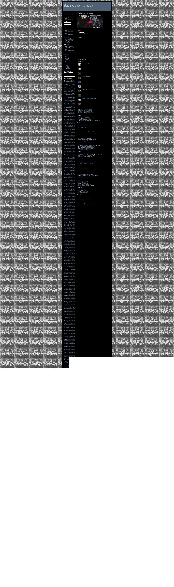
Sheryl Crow (70, 118)
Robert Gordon (69, 455)
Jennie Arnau (72, 339)
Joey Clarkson (70, 349)
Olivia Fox (74, 429)
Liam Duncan (67, 380)
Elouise (66, 286)
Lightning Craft (66, 381)
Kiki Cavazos (68, 369)
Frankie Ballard (69, 297)
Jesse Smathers (73, 343)
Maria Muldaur (66, 397)
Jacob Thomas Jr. (66, 329)
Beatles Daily (66, 56)
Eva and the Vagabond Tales (72, 138)
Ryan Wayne (69, 91)
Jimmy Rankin (72, 346)
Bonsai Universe (67, 225)
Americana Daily (78, 5)
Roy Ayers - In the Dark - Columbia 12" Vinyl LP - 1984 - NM (85, 174)
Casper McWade (70, 238)
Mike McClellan (68, 413)
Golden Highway (66, 307)
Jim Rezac (70, 345)
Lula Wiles (71, 390)
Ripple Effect (71, 452)
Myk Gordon (65, 419)
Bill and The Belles (69, 219)
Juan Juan (67, 358)
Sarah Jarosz (67, 96)
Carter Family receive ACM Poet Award (69, 31)
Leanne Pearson (71, 378)
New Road (74, 423)
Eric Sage (65, 289)
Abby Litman (73, 189)
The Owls (68, 180)
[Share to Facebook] (82, 32)
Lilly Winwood (72, 381)
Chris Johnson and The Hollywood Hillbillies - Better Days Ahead (89, 98)
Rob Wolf (70, 167)
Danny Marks (73, 263)
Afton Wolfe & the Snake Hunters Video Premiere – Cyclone (84, 126)
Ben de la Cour (72, 125)
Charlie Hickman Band (72, 240)
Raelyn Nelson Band (66, 166)
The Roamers (70, 180)
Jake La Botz (66, 145)
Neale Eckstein (65, 422)
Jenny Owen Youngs (72, 340)
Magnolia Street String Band (66, 394)
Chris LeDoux (69, 247)
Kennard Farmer (67, 368)
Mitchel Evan (67, 415)
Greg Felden (65, 142)
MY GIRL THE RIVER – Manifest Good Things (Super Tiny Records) (86, 131)
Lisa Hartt (71, 154)
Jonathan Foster (71, 355)
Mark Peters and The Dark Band (72, 399)
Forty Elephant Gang (70, 139)
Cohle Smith (70, 253)
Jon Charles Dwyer (71, 353)
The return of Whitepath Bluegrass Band (69, 34)
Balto (67, 125)
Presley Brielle (70, 441)
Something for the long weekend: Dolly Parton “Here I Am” (84, 116)
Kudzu (74, 113)
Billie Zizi (73, 219)
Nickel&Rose (65, 117)
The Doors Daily (66, 65)
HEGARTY (69, 313)
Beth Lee (68, 218)
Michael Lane (72, 409)
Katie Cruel (72, 365)
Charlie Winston (73, 241)
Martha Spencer (65, 400)
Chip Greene (68, 244)
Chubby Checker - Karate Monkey (82, 181)
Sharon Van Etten (65, 480)
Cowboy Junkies (67, 257)
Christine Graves (69, 250)
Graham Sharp (71, 141)
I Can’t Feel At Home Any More (68, 39)
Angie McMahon (65, 205)
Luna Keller (73, 390)
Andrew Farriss (73, 202)
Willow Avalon (72, 186)
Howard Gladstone (71, 323)
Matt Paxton (71, 403)
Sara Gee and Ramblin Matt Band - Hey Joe (83, 198)
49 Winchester (66, 122)
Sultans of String (70, 174)
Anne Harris (65, 100)
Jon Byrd (68, 353)
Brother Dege (66, 230)
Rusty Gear (74, 168)
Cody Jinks (73, 85)
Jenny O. (69, 340)
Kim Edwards (70, 369)
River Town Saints (67, 167)
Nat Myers (69, 160)
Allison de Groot (71, 196)
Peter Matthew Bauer (67, 438)
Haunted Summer (73, 142)
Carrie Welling (72, 237)
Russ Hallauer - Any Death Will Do (86, 76)
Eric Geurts (74, 288)
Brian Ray (68, 228)
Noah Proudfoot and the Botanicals (71, 425)
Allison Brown (68, 196)
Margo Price (71, 81)
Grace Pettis (71, 308)
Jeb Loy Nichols (66, 337)
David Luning (67, 106)
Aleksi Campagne (69, 192)
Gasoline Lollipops (71, 301)
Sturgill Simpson (67, 174)
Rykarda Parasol (73, 466)
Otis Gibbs (72, 117)
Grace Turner (69, 141)
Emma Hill (72, 93)
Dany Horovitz (67, 136)
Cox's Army (71, 257)
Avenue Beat (67, 101)
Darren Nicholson (70, 136)
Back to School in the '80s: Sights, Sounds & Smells (83, 141)
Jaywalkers (70, 336)
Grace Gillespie (65, 308)
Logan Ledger (73, 154)
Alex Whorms (72, 193)
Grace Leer (66, 141)
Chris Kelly (67, 247)
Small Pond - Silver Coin (67, 19)
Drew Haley (71, 279)
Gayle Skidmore (68, 302)
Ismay (70, 110)
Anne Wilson (70, 206)
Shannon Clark (73, 479)
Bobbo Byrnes (73, 126)
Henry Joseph (66, 321)
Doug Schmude (73, 278)
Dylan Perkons (65, 281)
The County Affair (68, 177)
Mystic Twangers (68, 419)
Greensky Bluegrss (72, 310)
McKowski (67, 115)
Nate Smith (72, 420)
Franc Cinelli (66, 297)
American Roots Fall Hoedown (70, 198)
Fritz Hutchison (72, 298)
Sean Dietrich (71, 476)
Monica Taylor (65, 416)
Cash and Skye (71, 129)
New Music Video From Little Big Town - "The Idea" (84, 109)
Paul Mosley (72, 435)
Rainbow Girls (70, 166)
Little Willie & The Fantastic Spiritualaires (69, 384)
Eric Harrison (68, 87)
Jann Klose (69, 334)
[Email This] (79, 32)
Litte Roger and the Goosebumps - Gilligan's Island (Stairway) (85, 185)
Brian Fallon (71, 102)
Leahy (69, 378)
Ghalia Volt (71, 109)
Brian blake (70, 228)
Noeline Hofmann (71, 426)
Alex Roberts (69, 193)
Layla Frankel (67, 378)
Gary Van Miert (68, 109)
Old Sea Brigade (70, 428)
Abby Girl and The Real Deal (69, 189)
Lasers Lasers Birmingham (71, 374)
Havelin (64, 318)
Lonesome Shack (65, 155)
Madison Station (67, 393)
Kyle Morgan (69, 372)
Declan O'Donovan (69, 272)
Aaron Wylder (72, 122)
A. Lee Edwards (73, 187)
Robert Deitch (70, 454)
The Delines (71, 177)
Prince (64, 442)
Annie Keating (73, 206)
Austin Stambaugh (71, 211)
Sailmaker (71, 468)
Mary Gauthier (70, 157)
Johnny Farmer (71, 352)
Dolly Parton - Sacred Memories (81, 189)
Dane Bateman (69, 262)
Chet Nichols (66, 131)
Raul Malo (68, 445)
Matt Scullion (65, 404)
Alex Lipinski (67, 193)
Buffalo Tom (73, 231)
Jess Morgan (72, 342)
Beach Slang (67, 215)
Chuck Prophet (67, 251)
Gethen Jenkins (65, 305)
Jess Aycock (67, 342)
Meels (67, 406)
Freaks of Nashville (73, 297)
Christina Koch (73, 249)
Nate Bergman (67, 420)
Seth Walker (68, 170)
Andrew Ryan (72, 203)
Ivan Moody (67, 327)
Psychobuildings (66, 442)
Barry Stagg (71, 214)
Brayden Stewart (69, 227)
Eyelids (72, 292)
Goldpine (69, 307)
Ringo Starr (69, 452)
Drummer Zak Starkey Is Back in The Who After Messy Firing (85, 163)
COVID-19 (65, 128)
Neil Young (66, 161)
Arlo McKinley (71, 208)
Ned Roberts (68, 422)
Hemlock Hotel (66, 320)
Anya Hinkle (68, 100)
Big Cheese (73, 218)
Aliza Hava (70, 195)
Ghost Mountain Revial (72, 305)
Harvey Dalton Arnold (68, 317)
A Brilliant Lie (69, 187)
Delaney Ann (72, 273)
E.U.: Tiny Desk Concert (81, 167)
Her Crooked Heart (73, 321)
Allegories (66, 196)
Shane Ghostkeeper (71, 170)
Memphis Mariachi (66, 407)
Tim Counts (69, 182)
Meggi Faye (72, 406)
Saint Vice (73, 468)
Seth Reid (66, 170)
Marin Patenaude (70, 397)
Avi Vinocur (69, 212)
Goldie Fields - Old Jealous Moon (82, 191)
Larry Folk (65, 374)
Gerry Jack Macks (70, 304)
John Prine (71, 88)
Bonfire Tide (71, 224)
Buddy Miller (67, 231)
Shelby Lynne (73, 480)
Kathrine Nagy (73, 364)
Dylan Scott (68, 281)
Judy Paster (67, 359)
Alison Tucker (68, 195)
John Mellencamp (68, 94)
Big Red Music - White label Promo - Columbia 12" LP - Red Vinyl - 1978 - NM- (87, 175)
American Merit (65, 198)
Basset (72, 101)
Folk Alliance (66, 139)
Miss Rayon (65, 415)
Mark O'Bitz (67, 399)
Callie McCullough (70, 128)
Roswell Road (66, 463)
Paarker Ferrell (72, 431)
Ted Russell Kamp (68, 81)
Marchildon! (71, 396)
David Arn (73, 136)
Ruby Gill (70, 464)
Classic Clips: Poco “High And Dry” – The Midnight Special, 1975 (85, 118)
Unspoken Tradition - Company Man (86, 63)
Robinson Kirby (71, 457)
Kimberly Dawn (73, 369)
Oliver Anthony (65, 429)
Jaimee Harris (69, 330)
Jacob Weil (70, 329)
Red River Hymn (67, 447)
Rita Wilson (74, 452)
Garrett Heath (65, 109)
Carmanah (65, 129)
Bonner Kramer (73, 224)
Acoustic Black (68, 190)
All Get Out (72, 195)
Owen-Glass (67, 431)
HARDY (64, 313)
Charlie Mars (67, 241)
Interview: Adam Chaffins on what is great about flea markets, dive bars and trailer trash (87, 120)
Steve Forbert (71, 173)
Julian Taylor (65, 84)
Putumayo (69, 442)
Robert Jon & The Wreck (70, 84)
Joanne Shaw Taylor (72, 147)
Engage (67, 288)
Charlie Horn (65, 241)
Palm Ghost (66, 432)
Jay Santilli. (67, 336)
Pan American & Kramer (70, 432)
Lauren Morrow (65, 377)
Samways (69, 471)
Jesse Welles (71, 80)
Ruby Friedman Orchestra (66, 464)
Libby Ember (72, 380)
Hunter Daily (68, 324)
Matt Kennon (69, 158)
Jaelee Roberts (67, 330)
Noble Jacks (65, 426)
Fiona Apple (73, 294)
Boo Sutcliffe (65, 102)
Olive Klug (74, 428)
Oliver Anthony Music (68, 163)
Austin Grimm (65, 211)
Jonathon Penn (67, 356)
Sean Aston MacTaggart (68, 476)
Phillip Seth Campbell (68, 439)
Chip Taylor (69, 131)
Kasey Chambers (71, 362)
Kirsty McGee (72, 152)
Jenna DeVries (69, 339)
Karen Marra (71, 361)
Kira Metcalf (69, 152)
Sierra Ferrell (72, 91)
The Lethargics (67, 85)
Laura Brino (72, 375)
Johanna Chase (71, 148)
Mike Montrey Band (73, 413)
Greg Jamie (70, 311)
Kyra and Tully (72, 372)
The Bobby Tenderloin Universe (71, 176)
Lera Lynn (69, 154)
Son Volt (73, 118)
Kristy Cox (74, 371)
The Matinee (73, 179)
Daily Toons (66, 61)
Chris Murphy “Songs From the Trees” (82, 117)
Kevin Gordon (71, 113)
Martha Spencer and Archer (70, 400)
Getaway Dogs (73, 304)
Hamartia (70, 314)
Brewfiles (66, 228)
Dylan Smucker (71, 281)
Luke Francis (73, 155)
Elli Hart (67, 285)
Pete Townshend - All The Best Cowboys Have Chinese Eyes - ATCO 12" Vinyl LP (87, 177)
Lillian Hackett (69, 381)
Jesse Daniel (67, 343)
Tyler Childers (70, 85)
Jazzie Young (72, 336)
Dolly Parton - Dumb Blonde (81, 190)
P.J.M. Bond (69, 431)
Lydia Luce (71, 391)
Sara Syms (73, 471)
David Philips (73, 269)
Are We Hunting (68, 208)
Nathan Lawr (73, 116)
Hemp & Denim (70, 320)
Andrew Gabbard (65, 203)
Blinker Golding (73, 221)
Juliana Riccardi (69, 359)
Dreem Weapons (65, 279)
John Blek (74, 148)
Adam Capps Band (71, 190)
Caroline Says (66, 237)
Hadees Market (72, 313)
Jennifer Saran (66, 340)
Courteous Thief (67, 256)
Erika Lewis (70, 289)
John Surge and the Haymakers (86, 33)
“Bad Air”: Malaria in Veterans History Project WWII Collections (85, 155)
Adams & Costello (70, 123)
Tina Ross (74, 182)
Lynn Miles (74, 391)
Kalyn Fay (66, 361)
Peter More (70, 438)
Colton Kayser (66, 254)
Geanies (71, 302)
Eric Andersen (66, 138)
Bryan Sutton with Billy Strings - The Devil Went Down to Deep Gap (85, 203)
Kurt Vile (65, 372)
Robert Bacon (68, 454)
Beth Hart (67, 218)
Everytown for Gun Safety (68, 292)
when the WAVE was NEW (68, 69)
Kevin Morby (72, 151)
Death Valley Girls (65, 272)
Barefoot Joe (65, 214)
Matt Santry (73, 403)
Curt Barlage (73, 259)
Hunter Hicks (71, 324)
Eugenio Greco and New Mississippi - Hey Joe (83, 199)
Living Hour (69, 385)
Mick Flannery (73, 410)
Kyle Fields (67, 372)
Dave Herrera (69, 266)
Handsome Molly (66, 38)
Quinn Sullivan (71, 442)
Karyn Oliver (68, 362)
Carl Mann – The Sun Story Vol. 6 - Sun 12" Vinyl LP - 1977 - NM (85, 176)
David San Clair (65, 270)
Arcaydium (65, 208)
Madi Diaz (65, 393)
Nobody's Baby (68, 426)
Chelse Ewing (67, 243)
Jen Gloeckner (66, 339)
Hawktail (66, 318)
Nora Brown (65, 163)
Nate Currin (70, 420)
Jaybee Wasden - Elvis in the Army (82, 183)
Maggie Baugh (70, 393)
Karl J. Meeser (65, 362)
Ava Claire (67, 212)
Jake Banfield (72, 330)
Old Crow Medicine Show (68, 90)
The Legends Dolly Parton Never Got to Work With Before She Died (85, 139)
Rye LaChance (70, 466)
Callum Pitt (71, 234)
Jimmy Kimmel (68, 346)
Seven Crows (67, 477)
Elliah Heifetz (69, 285)
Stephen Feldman (68, 173)
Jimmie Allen (66, 346)
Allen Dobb (73, 99)
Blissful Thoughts (65, 222)
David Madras (65, 269)
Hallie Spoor (68, 314)
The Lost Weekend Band (69, 179)
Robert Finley (66, 455)
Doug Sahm (71, 278)
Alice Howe (73, 123)
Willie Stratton (69, 186)
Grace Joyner (68, 308)
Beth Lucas (71, 218)
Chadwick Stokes (65, 240)
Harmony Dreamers (66, 316)
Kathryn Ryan (69, 365)
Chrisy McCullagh (73, 250)
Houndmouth (68, 323)
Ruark (74, 463)
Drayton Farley (68, 93)
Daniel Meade (72, 262)
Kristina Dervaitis (70, 371)
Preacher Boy (67, 441)
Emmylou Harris (65, 288)
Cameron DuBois (67, 235)
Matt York (68, 404)
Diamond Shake (65, 276)
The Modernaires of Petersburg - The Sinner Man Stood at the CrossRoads (69, 46)
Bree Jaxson (72, 227)
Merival (72, 407)
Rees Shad (65, 448)
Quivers (74, 442)
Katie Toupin (66, 151)
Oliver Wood (68, 429)
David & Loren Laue (73, 267)
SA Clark (68, 467)
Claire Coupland (70, 251)
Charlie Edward (68, 240)
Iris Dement (68, 110)
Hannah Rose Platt (70, 83)
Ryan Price (65, 466)
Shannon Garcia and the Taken (70, 171)
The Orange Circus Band (68, 97)
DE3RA (70, 260)
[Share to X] (81, 32)
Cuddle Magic (67, 259)
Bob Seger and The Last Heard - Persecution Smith (83, 184)
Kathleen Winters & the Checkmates (68, 364)
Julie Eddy (73, 359)
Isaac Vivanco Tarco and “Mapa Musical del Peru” (83, 156)
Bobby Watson (68, 224)
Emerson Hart (68, 286)
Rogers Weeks (72, 458)
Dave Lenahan (67, 267)
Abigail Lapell (67, 123)
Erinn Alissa (73, 289)
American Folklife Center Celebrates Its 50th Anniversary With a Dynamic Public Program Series (88, 154)
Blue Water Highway (70, 126)
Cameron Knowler (71, 235)
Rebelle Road (73, 166)
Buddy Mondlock (70, 231)
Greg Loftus (70, 142)
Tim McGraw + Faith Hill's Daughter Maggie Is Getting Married (85, 140)
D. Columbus (66, 135)
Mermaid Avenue (71, 115)
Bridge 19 (73, 228)
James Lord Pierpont (70, 332)
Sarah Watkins (70, 473)
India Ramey (65, 110)
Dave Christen (67, 80)
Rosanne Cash (67, 461)
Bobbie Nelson (65, 224)
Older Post (109, 58)
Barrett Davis (68, 214)
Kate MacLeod (71, 94)
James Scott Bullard (67, 333)
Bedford (74, 215)
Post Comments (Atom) (83, 59)
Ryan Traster (67, 466)
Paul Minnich (69, 435)
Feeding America (67, 294)
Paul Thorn (69, 164)
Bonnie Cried (65, 225)
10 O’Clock (66, 41)
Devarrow (71, 275)
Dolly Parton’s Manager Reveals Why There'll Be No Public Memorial (85, 138)
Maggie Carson (73, 393)
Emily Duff (65, 87)
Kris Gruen (65, 371)
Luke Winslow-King (68, 390)
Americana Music (67, 79)
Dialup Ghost (73, 275)
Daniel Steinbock (67, 263)
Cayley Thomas (67, 104)
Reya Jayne (70, 448)
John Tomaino (69, 352)
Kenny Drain (70, 368)
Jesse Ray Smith (65, 147)
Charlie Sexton (70, 241)
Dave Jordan (72, 266)
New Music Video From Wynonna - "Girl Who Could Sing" (84, 112)
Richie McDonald (70, 451)
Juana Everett (69, 358)
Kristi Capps (67, 371)
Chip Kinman (70, 244)
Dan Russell (72, 135)
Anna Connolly (68, 205)
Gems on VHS (73, 302)
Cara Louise (68, 103)
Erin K (71, 289)
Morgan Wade (70, 116)
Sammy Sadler (67, 471)
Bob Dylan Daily (66, 59)
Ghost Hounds (68, 305)
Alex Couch (72, 192)
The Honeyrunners (69, 120)
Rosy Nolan (69, 463)
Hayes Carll (72, 318)
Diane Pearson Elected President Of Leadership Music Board (84, 147)
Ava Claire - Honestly (84, 67)
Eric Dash (72, 288)
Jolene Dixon (66, 353)
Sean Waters (65, 477)
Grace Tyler (74, 308)
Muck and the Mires (73, 417)
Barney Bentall (69, 125)
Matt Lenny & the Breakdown (67, 403)
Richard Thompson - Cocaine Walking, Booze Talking (87, 89)
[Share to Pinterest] (83, 32)
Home (94, 58)
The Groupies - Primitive (81, 182)
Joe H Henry (67, 148)
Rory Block (68, 168)
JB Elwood (72, 110)
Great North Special (67, 310)
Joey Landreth (73, 349)
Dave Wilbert (69, 267)
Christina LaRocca (65, 250)
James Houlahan (66, 332)
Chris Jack (66, 246)
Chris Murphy (70, 132)
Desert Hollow (68, 275)
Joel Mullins (73, 348)
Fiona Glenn (65, 295)
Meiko (74, 406)
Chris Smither (73, 132)
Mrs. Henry (70, 417)
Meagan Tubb (65, 406)
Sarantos (73, 473)
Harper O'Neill (69, 316)
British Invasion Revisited (67, 60)
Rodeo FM (67, 458)
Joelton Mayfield (67, 349)
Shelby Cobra (71, 480)
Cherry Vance (69, 243)
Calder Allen (66, 234)
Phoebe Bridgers (71, 439)
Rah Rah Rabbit (69, 444)
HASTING (67, 313)
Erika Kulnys (67, 289)
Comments (66, 24)
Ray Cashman (73, 445)
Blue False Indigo (72, 222)
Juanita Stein (72, 358)
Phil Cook (72, 438)
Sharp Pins (68, 480)
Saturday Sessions (73, 474)
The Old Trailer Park (67, 67)
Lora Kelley (66, 387)
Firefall (64, 139)
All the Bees (70, 99)
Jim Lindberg (65, 345)
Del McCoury (69, 273)
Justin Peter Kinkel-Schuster (70, 112)
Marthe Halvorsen (68, 401)
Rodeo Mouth (66, 168)
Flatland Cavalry (71, 295)
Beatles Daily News (67, 57)
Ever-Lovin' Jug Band (72, 291)
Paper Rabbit (73, 432)
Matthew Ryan (71, 158)
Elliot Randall (72, 285)
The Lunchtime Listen (67, 66)
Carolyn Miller (69, 237)
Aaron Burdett (69, 122)
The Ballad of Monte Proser (68, 40)
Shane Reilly (65, 479)
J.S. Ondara (65, 144)
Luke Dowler (71, 155)
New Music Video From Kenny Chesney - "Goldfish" (84, 110)
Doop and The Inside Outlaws (66, 278)
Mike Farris (66, 412)
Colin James (72, 253)
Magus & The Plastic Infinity (72, 394)
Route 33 (71, 463)
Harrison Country (73, 316)
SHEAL (71, 467)
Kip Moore (67, 152)
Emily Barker (73, 286)
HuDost (74, 323)
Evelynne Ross (68, 291)
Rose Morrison (73, 461)
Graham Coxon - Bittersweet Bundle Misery (69, 17)
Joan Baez (69, 147)
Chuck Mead (65, 251)
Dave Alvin (69, 265)
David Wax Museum (73, 270)
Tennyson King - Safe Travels (68, 16)
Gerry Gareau (67, 304)
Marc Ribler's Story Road (67, 396)
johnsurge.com (79, 30)
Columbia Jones (69, 254)
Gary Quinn (69, 301)
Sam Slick (67, 470)
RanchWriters (65, 445)
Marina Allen (73, 397)
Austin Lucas (68, 211)
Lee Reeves (74, 378)
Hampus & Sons (73, 314)
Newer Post (79, 58)
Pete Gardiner (72, 164)
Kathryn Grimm (65, 365)
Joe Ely (69, 88)
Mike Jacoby (68, 412)
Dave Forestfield (72, 265)
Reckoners (65, 167)
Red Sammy (70, 447)
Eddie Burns (71, 282)
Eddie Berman (69, 282)
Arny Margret (71, 209)
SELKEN (70, 467)
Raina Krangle (73, 444)
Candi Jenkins (73, 128)
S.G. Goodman (65, 467)
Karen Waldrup (73, 361)
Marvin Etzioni (67, 157)
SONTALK (74, 467)
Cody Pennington (66, 253)
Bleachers (70, 221)
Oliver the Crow (71, 429)
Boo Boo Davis (71, 225)
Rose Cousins (70, 461)
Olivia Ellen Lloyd (69, 117)
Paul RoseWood (73, 436)
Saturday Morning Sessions (68, 474)
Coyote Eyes (73, 257)
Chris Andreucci (73, 244)
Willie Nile (67, 186)
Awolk (73, 212)
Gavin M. (66, 302)
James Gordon (69, 145)
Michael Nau (67, 410)
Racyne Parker (65, 444)
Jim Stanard (72, 345)
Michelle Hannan (70, 410)
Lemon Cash (66, 154)
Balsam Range (70, 101)
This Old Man (66, 42)
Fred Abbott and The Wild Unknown (67, 298)
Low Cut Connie (71, 388)
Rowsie (73, 463)
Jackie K (69, 144)
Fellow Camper (70, 294)
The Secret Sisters (73, 180)
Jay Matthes (65, 336)
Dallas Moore (69, 135)
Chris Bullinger (72, 131)
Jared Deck (71, 334)
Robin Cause (69, 457)
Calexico (69, 234)
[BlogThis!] (80, 32)
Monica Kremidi (73, 415)
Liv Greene (67, 385)
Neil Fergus (70, 422)
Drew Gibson (68, 279)
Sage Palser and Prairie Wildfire (67, 468)
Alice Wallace (67, 99)
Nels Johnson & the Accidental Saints (71, 161)
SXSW (64, 118)
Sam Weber (69, 470)
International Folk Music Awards (67, 326)
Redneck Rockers (73, 447)
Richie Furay (67, 451)
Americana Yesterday (67, 55)
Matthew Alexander (71, 404)
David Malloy (68, 269)
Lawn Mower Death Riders (70, 377)
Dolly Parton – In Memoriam (81, 127)
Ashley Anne (65, 125)
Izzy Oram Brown (70, 327)
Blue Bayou (69, 222)
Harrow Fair (65, 317)
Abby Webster (65, 190)
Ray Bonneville (70, 445)
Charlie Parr (71, 104)
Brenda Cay (68, 102)
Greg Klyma (67, 142)
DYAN (71, 260)
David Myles (70, 106)
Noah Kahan (66, 425)
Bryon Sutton (72, 230)
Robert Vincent (66, 457)
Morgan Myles (71, 416)
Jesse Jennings (70, 343)
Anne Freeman (66, 206)
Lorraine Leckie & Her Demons (71, 387)
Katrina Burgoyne (69, 151)
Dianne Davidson (69, 276)
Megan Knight (69, 406)
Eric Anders (70, 288)
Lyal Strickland (68, 391)
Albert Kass (66, 192)
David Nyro (71, 269)
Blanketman (68, 221)
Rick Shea (73, 451)
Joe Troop (67, 348)
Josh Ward (65, 358)
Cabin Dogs (67, 128)
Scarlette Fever (67, 118)
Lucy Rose (68, 155)
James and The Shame (71, 333)
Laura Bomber (70, 375)
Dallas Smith (73, 260)
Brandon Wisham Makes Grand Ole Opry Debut (83, 149)
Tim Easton (71, 182)
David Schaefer (69, 270)
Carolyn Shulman (67, 129)
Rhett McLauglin (73, 448)
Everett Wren (65, 292)
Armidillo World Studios (67, 209)
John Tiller (66, 352)
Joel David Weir (69, 348)
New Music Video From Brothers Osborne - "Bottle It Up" (84, 113)
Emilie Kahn (71, 286)
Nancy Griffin (72, 419)
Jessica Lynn (73, 83)
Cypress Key (67, 260)
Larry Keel (67, 374)
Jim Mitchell (68, 345)
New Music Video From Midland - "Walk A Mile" (83, 111)
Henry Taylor (69, 321)
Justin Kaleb (65, 112)
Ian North (74, 109)
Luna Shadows (65, 391)
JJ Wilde (67, 144)
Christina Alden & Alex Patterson (69, 249)
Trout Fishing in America (70, 183)
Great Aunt (74, 141)
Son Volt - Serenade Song (84, 85)
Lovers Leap (68, 388)
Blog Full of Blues (67, 58)
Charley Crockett (66, 83)
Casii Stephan (67, 238)
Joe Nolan (69, 148)
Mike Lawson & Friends (72, 412)
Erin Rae (69, 138)
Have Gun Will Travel (73, 317)
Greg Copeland (67, 311)
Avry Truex (71, 212)
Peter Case (72, 90)
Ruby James (72, 464)
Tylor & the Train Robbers (68, 184)
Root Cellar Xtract (67, 460)
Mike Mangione (65, 413)
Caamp (64, 234)
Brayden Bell (66, 227)
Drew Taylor (73, 279)
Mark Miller (65, 399)
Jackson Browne (72, 144)
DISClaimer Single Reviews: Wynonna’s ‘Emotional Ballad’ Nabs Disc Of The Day (87, 148)
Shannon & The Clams (69, 479)
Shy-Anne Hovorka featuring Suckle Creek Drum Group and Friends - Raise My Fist (69, 14)
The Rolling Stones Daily (67, 68)
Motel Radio (67, 417)
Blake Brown (66, 126)
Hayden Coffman (69, 318)
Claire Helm (73, 251)
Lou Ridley (66, 388)
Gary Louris (66, 301)
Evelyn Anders (65, 291)
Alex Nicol (65, 99)
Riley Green (66, 452)
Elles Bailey (65, 285)
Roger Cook (69, 458)
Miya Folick (70, 415)
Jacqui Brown (72, 329)
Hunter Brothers (65, 324)
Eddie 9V (66, 282)
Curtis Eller (65, 260)
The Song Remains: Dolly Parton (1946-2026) (83, 119)
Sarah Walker (67, 473)
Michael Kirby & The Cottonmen (67, 409)
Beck (72, 215)
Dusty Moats (71, 107)
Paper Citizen (66, 164)
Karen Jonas (68, 361)
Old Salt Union (67, 428)
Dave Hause (66, 266)
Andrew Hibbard (68, 203)
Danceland (66, 262)
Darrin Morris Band (66, 265)
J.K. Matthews (73, 327)
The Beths (67, 176)
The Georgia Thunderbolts (71, 119)
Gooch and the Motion (72, 307)
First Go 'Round (68, 295)
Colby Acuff (65, 93)
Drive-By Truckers (68, 107)
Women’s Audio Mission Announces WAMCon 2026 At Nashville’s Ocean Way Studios (87, 145)
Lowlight (74, 388)
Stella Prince (65, 173)
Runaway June (71, 168)
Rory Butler (71, 460)
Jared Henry (74, 334)
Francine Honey (73, 139)
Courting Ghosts (71, 256)
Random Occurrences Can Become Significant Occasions (84, 152)
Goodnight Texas (71, 87)
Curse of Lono (70, 259)
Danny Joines (70, 263)
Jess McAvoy (70, 342)
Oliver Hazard (72, 163)
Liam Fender (69, 380)
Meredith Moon (69, 407)
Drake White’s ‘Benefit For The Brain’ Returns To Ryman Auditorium (85, 146)
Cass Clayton (73, 238)
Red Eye (64, 447)
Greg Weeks (72, 311)
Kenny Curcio (68, 113)
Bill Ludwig (66, 219)
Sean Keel (74, 476)
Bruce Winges (69, 230)
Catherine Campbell (71, 103)
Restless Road (67, 448)
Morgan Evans (68, 416)
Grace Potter (66, 88)
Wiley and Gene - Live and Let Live (82, 192)
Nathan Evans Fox (71, 160)
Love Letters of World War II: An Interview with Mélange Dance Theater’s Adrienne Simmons (88, 153)
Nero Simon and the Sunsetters (70, 423)
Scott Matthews (70, 96)
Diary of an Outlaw (73, 276)
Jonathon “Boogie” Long (71, 356)
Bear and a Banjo (70, 215)
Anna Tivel (71, 205)
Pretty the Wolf (73, 441)
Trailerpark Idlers (65, 183)
